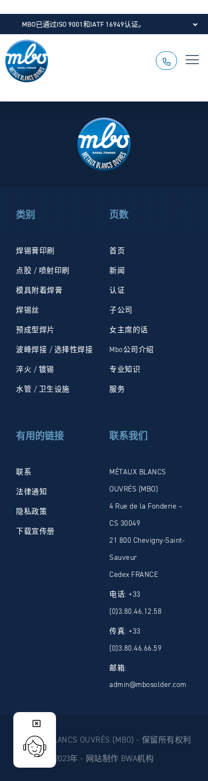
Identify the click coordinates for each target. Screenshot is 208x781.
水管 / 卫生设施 (43, 389)
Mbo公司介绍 (131, 349)
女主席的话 (128, 329)
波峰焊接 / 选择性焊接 (54, 349)
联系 (23, 472)
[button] (192, 61)
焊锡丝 (27, 310)
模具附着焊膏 (39, 290)
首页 (117, 250)
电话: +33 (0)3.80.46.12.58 (135, 602)
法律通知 (31, 491)
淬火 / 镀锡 (35, 369)
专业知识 (124, 369)
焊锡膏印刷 (35, 250)
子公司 (121, 310)
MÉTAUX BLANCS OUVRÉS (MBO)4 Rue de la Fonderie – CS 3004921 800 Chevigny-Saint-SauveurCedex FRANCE (147, 523)
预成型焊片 (35, 329)
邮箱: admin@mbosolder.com (148, 676)
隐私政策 (31, 511)
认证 (117, 290)
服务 (117, 389)
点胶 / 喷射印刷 (43, 270)
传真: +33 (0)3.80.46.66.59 (135, 639)
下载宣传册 (35, 531)
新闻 (117, 270)
